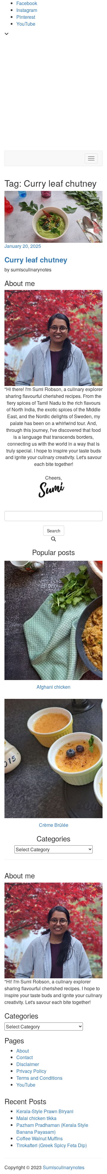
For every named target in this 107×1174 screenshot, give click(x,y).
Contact (24, 1057)
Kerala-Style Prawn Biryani (44, 1111)
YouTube (25, 23)
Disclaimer (27, 1064)
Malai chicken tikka (36, 1118)
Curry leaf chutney (35, 259)
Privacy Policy (31, 1071)
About (22, 1050)
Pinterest (25, 16)
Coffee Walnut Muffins (39, 1138)
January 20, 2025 (22, 245)
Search (53, 531)
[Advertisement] (53, 94)
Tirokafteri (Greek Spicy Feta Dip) (51, 1145)
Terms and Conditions (39, 1077)
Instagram (26, 10)
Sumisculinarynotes (63, 1167)
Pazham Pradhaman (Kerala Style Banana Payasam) (52, 1128)
